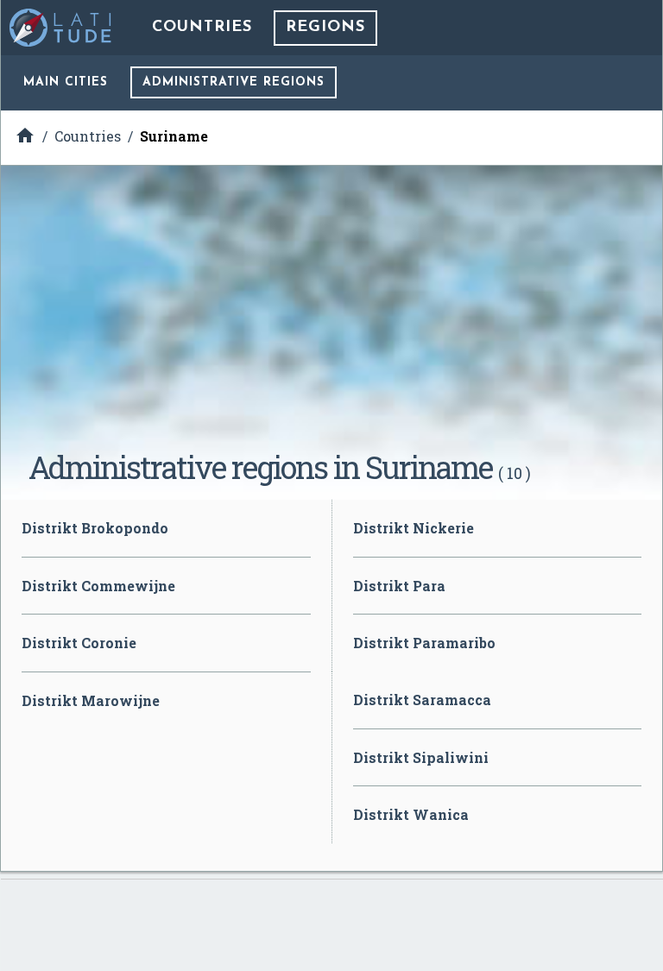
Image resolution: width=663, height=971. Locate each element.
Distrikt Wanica (411, 814)
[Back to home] (61, 27)
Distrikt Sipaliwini (421, 757)
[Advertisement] (331, 314)
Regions (325, 27)
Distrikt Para (399, 586)
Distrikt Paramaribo (424, 643)
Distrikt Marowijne (91, 700)
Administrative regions (233, 82)
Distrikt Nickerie (413, 528)
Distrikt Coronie (79, 643)
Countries (202, 27)
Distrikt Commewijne (98, 586)
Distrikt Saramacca (422, 699)
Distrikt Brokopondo (95, 528)
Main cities (65, 82)
